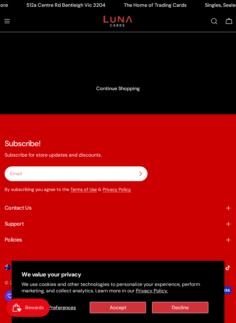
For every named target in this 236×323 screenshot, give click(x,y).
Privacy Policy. (152, 290)
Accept (118, 307)
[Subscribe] (140, 173)
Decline (180, 307)
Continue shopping (118, 88)
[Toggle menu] (7, 21)
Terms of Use (83, 189)
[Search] (214, 21)
